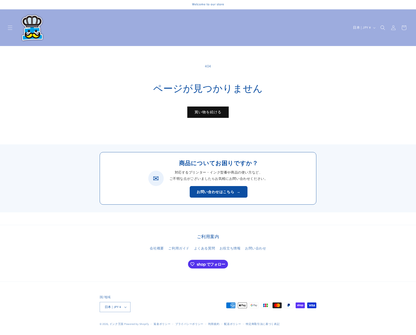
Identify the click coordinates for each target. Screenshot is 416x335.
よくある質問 (204, 248)
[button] (10, 27)
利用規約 (214, 324)
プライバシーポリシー (189, 324)
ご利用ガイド (178, 248)
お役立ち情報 (230, 248)
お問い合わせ (255, 248)
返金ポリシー (162, 324)
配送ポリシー (232, 324)
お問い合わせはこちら (218, 191)
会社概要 (157, 248)
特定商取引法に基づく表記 (263, 324)
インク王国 (117, 324)
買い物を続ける (208, 112)
